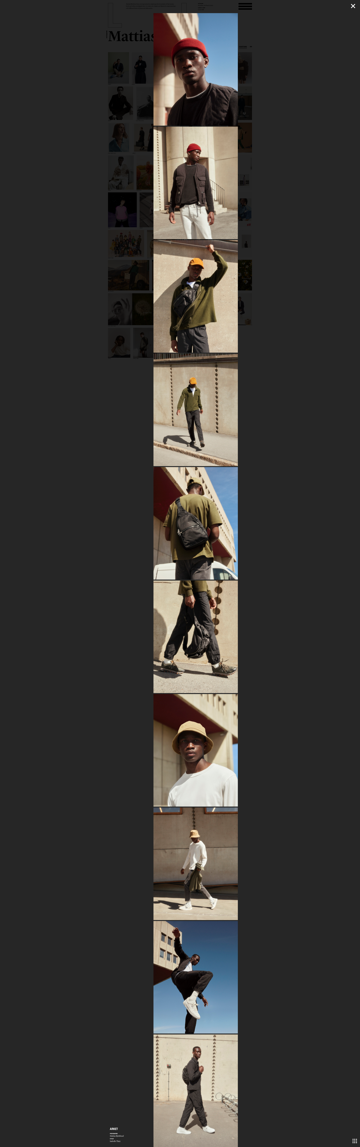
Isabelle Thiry (115, 1141)
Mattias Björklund (117, 1136)
